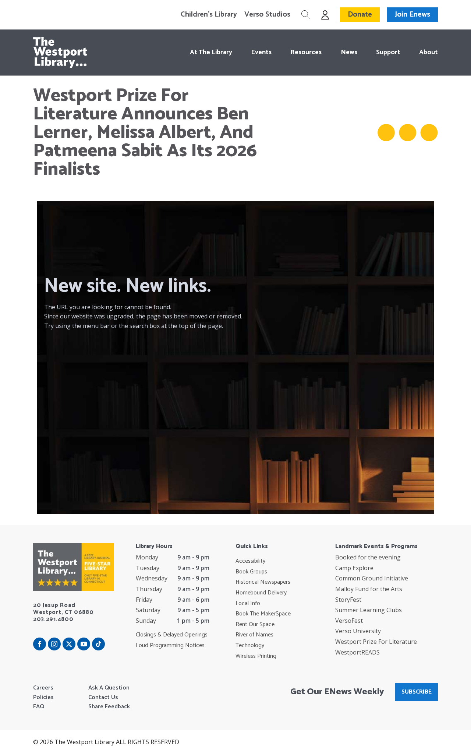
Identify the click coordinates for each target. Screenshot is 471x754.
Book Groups (251, 572)
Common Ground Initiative (371, 578)
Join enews (412, 14)
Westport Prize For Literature (376, 642)
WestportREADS (357, 652)
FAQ (38, 707)
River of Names (254, 635)
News (349, 52)
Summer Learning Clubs (368, 610)
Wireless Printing (256, 656)
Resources (306, 52)
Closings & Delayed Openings (172, 635)
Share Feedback (109, 707)
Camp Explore (354, 568)
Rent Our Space (255, 624)
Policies (43, 697)
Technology (250, 645)
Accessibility (250, 561)
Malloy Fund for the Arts (368, 589)
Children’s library (209, 15)
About (428, 52)
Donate (360, 14)
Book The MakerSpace (263, 614)
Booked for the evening (368, 557)
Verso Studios (267, 15)
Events (261, 52)
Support (388, 52)
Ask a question (109, 688)
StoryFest (348, 600)
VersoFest (349, 621)
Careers (43, 688)
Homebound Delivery (261, 593)
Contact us (103, 697)
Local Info (248, 603)
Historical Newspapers (263, 582)
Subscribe (416, 692)
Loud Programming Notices (170, 645)
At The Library (211, 52)
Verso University (358, 631)
